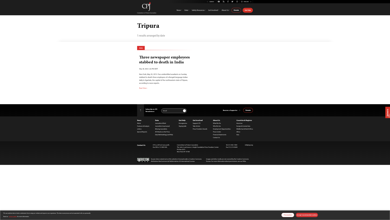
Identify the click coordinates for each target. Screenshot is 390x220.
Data (157, 120)
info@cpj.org (249, 145)
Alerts (141, 48)
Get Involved (198, 120)
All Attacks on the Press (162, 132)
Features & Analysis (143, 126)
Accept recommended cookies (307, 215)
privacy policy (13, 217)
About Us (216, 120)
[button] (251, 1)
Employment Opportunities (222, 129)
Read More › (143, 88)
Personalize (288, 215)
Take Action (196, 126)
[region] (195, 215)
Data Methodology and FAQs (164, 135)
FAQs (244, 161)
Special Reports (142, 132)
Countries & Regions (244, 120)
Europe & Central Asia (243, 126)
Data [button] (186, 10)
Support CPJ (196, 123)
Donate (236, 10)
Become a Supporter (230, 110)
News (139, 120)
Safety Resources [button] (198, 10)
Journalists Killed (160, 123)
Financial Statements (219, 135)
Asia (237, 135)
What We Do (217, 123)
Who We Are (217, 126)
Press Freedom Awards (200, 129)
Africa (238, 132)
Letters (139, 129)
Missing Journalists (161, 129)
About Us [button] (225, 10)
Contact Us (216, 137)
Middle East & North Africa (244, 129)
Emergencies (183, 123)
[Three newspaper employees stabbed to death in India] (165, 71)
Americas (239, 123)
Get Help (248, 10)
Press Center (217, 132)
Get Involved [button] (213, 10)
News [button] (179, 10)
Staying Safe (182, 126)
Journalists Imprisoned (162, 126)
